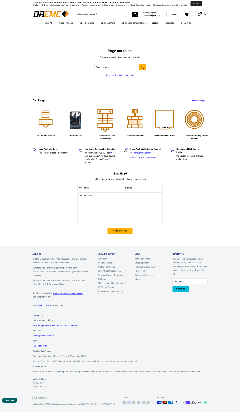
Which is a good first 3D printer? (112, 283)
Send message (120, 231)
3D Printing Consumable (133, 23)
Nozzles (154, 23)
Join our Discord (150, 157)
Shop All (48, 23)
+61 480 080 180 (40, 346)
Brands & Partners (105, 263)
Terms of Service (142, 259)
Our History (102, 259)
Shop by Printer (66, 23)
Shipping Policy (142, 263)
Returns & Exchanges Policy (147, 267)
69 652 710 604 (44, 305)
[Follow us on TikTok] (148, 402)
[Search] (135, 14)
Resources (169, 23)
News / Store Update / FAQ (109, 271)
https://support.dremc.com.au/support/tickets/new (55, 325)
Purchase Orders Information (110, 275)
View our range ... (200, 101)
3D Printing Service (106, 287)
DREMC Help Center (106, 267)
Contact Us (186, 23)
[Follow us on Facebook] (124, 402)
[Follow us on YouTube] (143, 402)
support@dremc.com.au (141, 153)
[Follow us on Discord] (129, 402)
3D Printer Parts (108, 23)
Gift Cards (102, 279)
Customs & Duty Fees (144, 275)
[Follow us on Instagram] (138, 402)
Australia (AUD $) (40, 398)
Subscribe (180, 289)
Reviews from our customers (110, 291)
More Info (196, 4)
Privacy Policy (141, 271)
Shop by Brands (87, 23)
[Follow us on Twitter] (134, 402)
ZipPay (138, 279)
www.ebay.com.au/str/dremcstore (68, 293)
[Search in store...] (142, 67)
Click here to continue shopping (120, 75)
